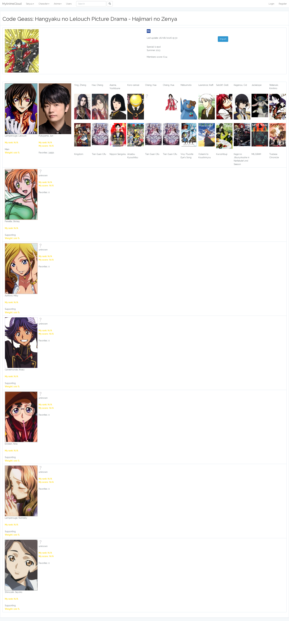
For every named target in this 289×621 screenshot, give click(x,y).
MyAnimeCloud (12, 3)
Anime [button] (57, 4)
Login (271, 4)
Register (283, 4)
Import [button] (223, 39)
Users (69, 4)
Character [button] (43, 4)
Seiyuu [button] (29, 4)
